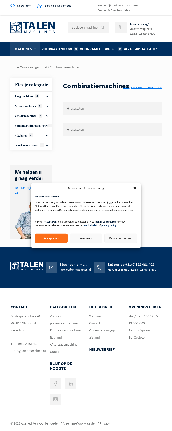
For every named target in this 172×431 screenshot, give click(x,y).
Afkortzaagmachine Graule (63, 348)
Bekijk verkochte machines (142, 87)
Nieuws (118, 5)
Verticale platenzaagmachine (64, 319)
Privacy (105, 423)
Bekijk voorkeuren (120, 238)
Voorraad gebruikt (100, 48)
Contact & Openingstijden (114, 10)
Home (14, 67)
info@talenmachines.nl (27, 351)
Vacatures (132, 5)
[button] (135, 188)
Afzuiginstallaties (141, 48)
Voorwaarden (98, 316)
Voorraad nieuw (59, 48)
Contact (94, 323)
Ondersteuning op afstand (102, 333)
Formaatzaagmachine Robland (65, 333)
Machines (23, 48)
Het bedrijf (104, 5)
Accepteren (51, 238)
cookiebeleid (91, 225)
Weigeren (86, 238)
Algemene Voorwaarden (79, 423)
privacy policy (108, 225)
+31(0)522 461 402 (25, 343)
